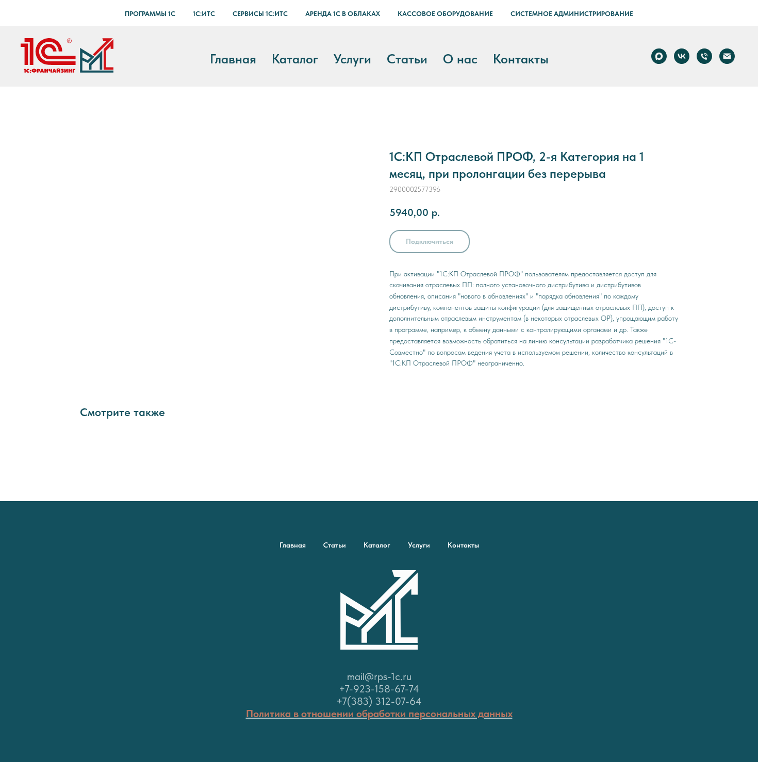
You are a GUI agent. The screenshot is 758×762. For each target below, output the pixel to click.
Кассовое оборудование (445, 14)
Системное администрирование (571, 14)
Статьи (407, 59)
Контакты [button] (521, 59)
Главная (233, 59)
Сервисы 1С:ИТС (260, 14)
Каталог (295, 59)
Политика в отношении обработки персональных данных (379, 713)
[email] (727, 56)
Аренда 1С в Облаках (342, 14)
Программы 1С (150, 14)
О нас (460, 59)
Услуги (352, 59)
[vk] (681, 56)
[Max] (659, 56)
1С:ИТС (204, 14)
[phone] (704, 56)
